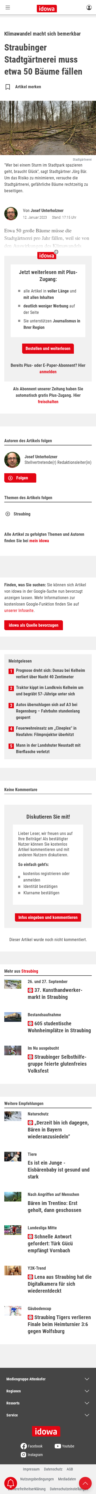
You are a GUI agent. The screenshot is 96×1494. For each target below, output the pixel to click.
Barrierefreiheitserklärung (27, 1489)
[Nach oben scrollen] (85, 1482)
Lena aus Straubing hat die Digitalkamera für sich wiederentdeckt (60, 1284)
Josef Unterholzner (47, 210)
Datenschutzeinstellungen (69, 1489)
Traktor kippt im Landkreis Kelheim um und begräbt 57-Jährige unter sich (49, 690)
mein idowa (39, 540)
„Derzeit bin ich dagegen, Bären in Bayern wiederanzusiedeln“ (58, 1129)
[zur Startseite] (48, 1429)
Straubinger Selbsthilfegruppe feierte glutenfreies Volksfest (57, 1064)
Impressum (31, 1469)
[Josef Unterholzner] (12, 213)
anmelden (48, 371)
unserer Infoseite (19, 610)
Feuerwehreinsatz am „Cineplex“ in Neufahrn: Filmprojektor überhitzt (46, 731)
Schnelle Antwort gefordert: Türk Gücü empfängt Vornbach (50, 1243)
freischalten (48, 401)
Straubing (22, 514)
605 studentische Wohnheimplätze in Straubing (59, 1027)
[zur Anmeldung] (89, 7)
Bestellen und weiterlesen (48, 348)
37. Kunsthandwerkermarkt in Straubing (55, 993)
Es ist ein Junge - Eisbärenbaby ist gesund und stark (59, 1170)
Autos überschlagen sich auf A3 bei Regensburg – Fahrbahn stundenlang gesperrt (48, 711)
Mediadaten (67, 1479)
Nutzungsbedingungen (37, 1479)
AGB (70, 1469)
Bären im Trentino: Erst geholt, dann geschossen (54, 1206)
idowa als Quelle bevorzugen (33, 625)
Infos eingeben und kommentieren (48, 917)
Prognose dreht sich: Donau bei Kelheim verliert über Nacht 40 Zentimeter (50, 673)
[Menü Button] (7, 7)
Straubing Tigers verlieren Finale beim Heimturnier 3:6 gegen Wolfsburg (59, 1324)
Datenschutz (53, 1469)
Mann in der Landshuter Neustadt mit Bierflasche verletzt (48, 748)
